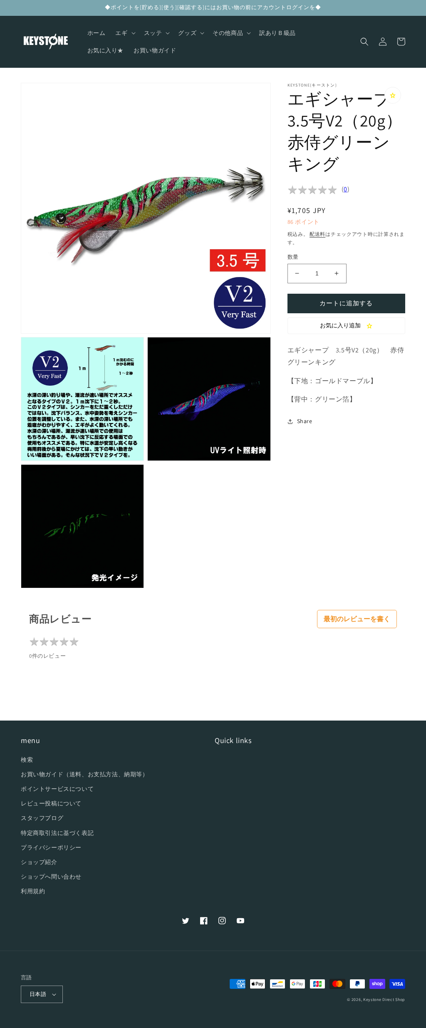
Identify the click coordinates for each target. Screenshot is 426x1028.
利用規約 (33, 891)
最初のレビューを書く (357, 618)
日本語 (38, 994)
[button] (124, 33)
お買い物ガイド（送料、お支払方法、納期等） (85, 774)
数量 (293, 256)
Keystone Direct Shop (384, 999)
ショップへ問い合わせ (51, 876)
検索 (27, 759)
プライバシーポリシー (51, 847)
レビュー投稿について (51, 803)
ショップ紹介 (39, 862)
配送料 (317, 234)
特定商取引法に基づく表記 (57, 833)
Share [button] (304, 421)
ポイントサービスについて (57, 789)
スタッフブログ (42, 818)
